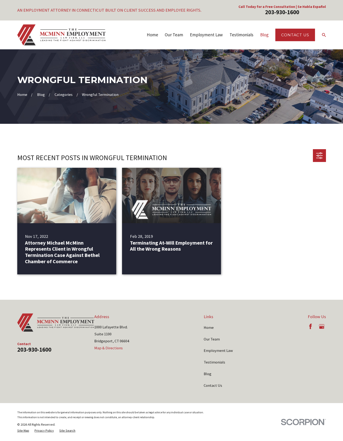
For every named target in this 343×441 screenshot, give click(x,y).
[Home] (61, 34)
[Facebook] (310, 326)
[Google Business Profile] (321, 326)
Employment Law (218, 350)
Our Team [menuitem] (174, 34)
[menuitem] (23, 431)
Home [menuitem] (152, 34)
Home (209, 327)
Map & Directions (108, 348)
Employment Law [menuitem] (206, 34)
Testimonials (214, 362)
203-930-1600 (282, 12)
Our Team (212, 339)
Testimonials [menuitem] (241, 34)
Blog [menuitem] (264, 34)
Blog (207, 373)
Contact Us (295, 35)
